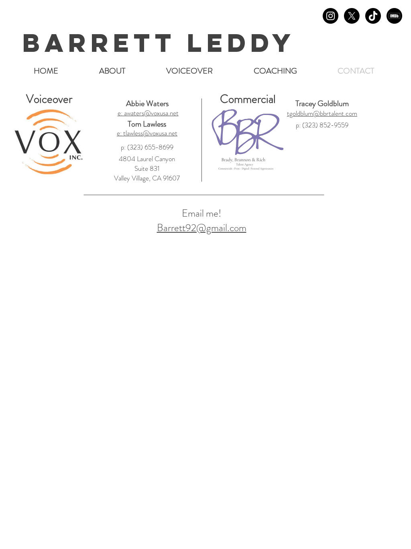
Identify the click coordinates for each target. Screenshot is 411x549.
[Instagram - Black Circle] (330, 16)
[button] (189, 71)
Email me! (201, 213)
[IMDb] (394, 16)
